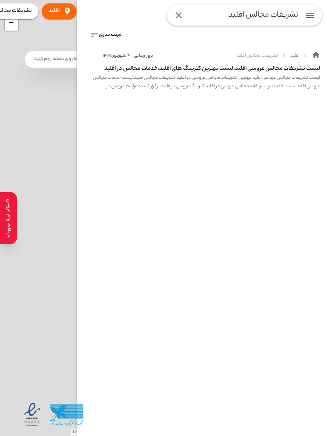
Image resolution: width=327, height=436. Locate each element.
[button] (11, 24)
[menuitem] (310, 15)
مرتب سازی (110, 34)
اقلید (54, 10)
